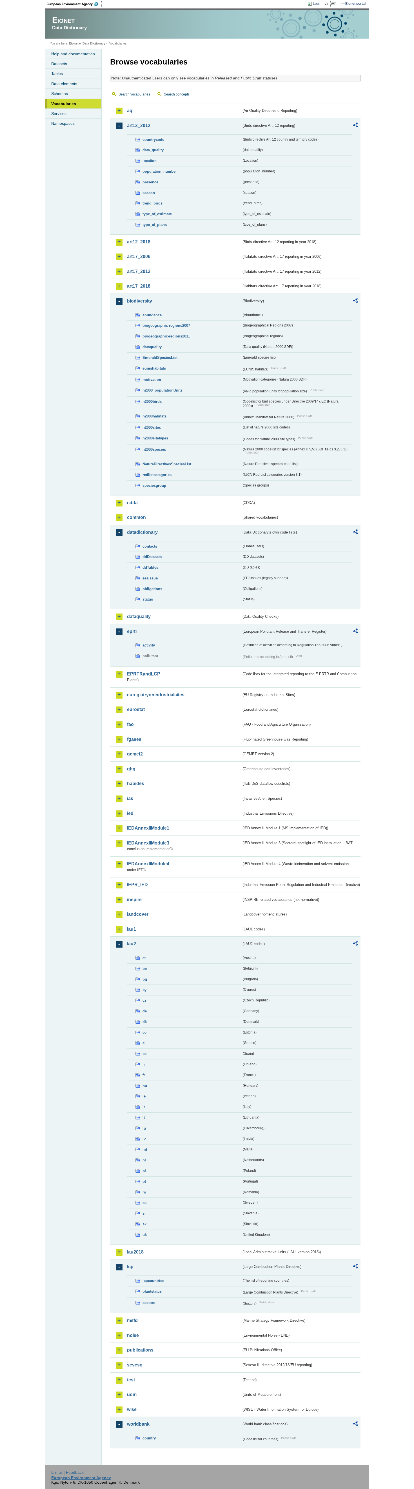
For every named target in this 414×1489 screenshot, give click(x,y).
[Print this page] (327, 4)
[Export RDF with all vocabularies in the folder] (355, 126)
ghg (131, 768)
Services (58, 113)
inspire (134, 899)
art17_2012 (138, 271)
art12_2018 (138, 241)
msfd (132, 1320)
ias (130, 798)
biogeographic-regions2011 (166, 336)
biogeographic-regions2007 (166, 325)
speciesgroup (154, 485)
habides (135, 783)
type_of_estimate (157, 214)
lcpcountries (153, 1281)
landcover (137, 914)
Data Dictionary (94, 43)
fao (130, 724)
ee (144, 1032)
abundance (152, 315)
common (136, 517)
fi (144, 1064)
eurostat (136, 709)
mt (145, 1149)
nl (144, 1160)
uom (132, 1394)
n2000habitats (154, 416)
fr (144, 1075)
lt (144, 1117)
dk (145, 1022)
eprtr (132, 631)
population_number (160, 171)
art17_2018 (138, 286)
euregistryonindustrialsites (155, 694)
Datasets (59, 63)
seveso (135, 1365)
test (131, 1379)
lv (144, 1139)
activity (149, 645)
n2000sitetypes (155, 438)
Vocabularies (63, 103)
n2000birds (152, 401)
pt (144, 1181)
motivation (152, 379)
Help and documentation (73, 54)
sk (144, 1224)
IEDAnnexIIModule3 (148, 843)
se (144, 1203)
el (144, 1043)
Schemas (59, 93)
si (144, 1213)
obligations (152, 589)
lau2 (131, 943)
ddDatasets (152, 557)
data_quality (153, 150)
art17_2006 (138, 256)
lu (144, 1128)
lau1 (131, 929)
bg (145, 979)
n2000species (154, 449)
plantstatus (152, 1291)
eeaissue (150, 578)
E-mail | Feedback (67, 1472)
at (144, 958)
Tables (57, 73)
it (144, 1107)
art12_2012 (138, 125)
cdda (132, 502)
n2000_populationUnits (162, 390)
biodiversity (139, 301)
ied (130, 813)
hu (145, 1086)
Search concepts (177, 94)
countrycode (153, 139)
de (145, 1011)
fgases (134, 739)
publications (140, 1350)
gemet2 (135, 754)
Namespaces (63, 123)
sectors (149, 1303)
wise (132, 1409)
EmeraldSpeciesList (160, 357)
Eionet (74, 43)
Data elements (64, 83)
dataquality (152, 347)
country (149, 1438)
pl (144, 1171)
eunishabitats (154, 368)
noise (133, 1335)
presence (150, 182)
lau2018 (135, 1252)
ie (144, 1096)
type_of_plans (155, 225)
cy (144, 990)
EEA (74, 4)
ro (144, 1192)
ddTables (150, 567)
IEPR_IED (137, 884)
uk (145, 1235)
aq (129, 110)
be (145, 968)
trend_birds (153, 203)
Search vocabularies (134, 94)
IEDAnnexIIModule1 (148, 828)
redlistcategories (157, 475)
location (150, 161)
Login (317, 3)
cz (144, 1000)
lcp (130, 1266)
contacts (150, 546)
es (144, 1054)
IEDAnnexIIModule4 (148, 863)
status (148, 599)
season (149, 193)
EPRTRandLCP (143, 674)
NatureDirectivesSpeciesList (167, 464)
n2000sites (152, 427)
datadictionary (142, 532)
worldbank (138, 1424)
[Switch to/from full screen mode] (334, 4)
